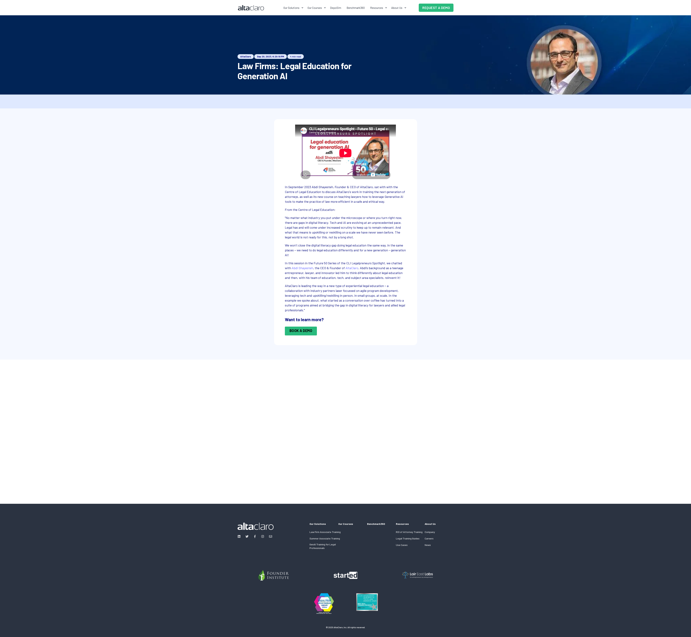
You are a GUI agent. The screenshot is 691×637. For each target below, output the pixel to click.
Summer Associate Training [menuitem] (325, 538)
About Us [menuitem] (396, 7)
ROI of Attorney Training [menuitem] (409, 531)
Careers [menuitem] (429, 538)
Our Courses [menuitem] (315, 7)
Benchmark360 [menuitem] (356, 7)
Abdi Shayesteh (302, 268)
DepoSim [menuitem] (335, 7)
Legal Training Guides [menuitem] (407, 538)
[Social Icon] (240, 536)
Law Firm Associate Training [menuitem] (325, 531)
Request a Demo (436, 7)
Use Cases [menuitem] (402, 544)
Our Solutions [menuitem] (291, 7)
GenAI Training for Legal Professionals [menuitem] (323, 546)
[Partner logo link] (274, 575)
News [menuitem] (428, 544)
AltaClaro (245, 56)
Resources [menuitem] (376, 7)
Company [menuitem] (430, 531)
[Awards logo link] (324, 603)
